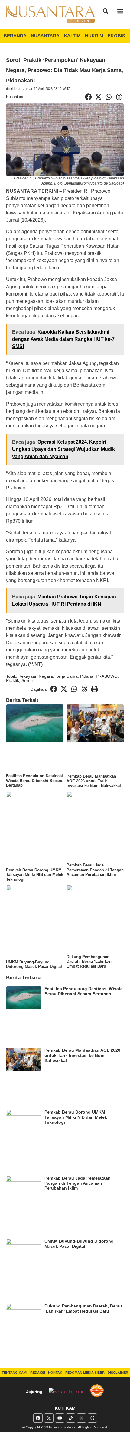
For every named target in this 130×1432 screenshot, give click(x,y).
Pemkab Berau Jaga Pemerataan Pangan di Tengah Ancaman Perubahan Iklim (95, 870)
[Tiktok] (70, 1418)
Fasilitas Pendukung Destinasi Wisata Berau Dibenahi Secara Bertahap (34, 780)
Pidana (86, 676)
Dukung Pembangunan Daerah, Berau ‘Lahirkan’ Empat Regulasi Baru (89, 961)
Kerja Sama (66, 676)
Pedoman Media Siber (85, 1372)
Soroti (27, 680)
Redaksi (37, 1372)
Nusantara (45, 35)
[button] (106, 11)
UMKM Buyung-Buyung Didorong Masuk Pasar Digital (34, 964)
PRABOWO (107, 676)
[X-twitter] (49, 1418)
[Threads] (92, 1418)
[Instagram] (81, 1418)
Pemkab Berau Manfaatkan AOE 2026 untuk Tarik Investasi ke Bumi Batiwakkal (94, 781)
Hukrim (94, 35)
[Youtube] (59, 1418)
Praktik (12, 680)
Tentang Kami (14, 1372)
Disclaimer (118, 1372)
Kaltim (72, 35)
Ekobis (116, 35)
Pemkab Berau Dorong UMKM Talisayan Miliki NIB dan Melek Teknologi (34, 875)
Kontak (55, 1372)
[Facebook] (38, 1418)
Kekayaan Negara (35, 676)
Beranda (15, 35)
